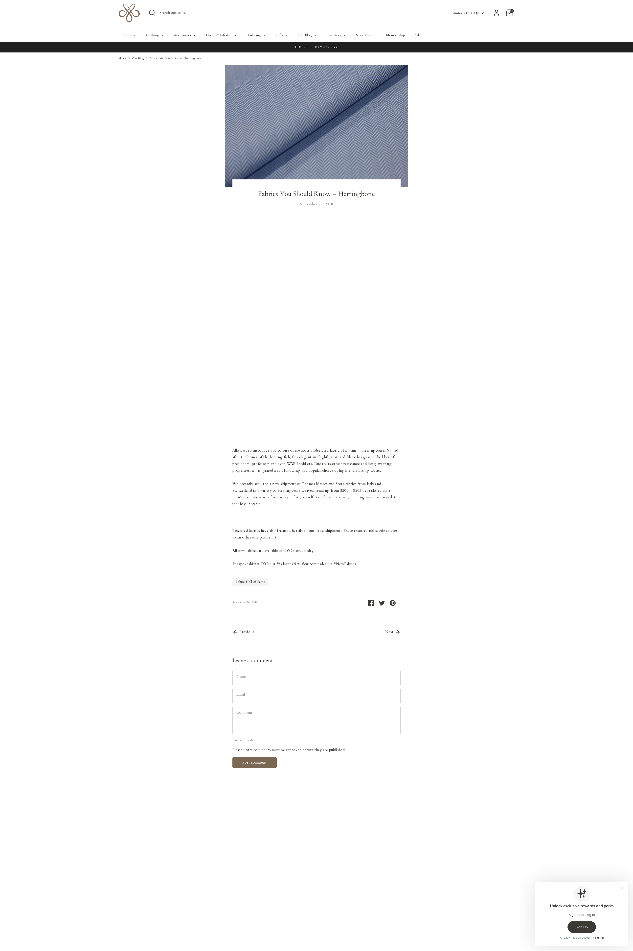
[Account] (496, 13)
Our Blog (138, 58)
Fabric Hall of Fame (250, 582)
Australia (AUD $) (466, 13)
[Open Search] (152, 13)
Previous (246, 631)
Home (122, 58)
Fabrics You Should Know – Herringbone (175, 58)
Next (390, 631)
